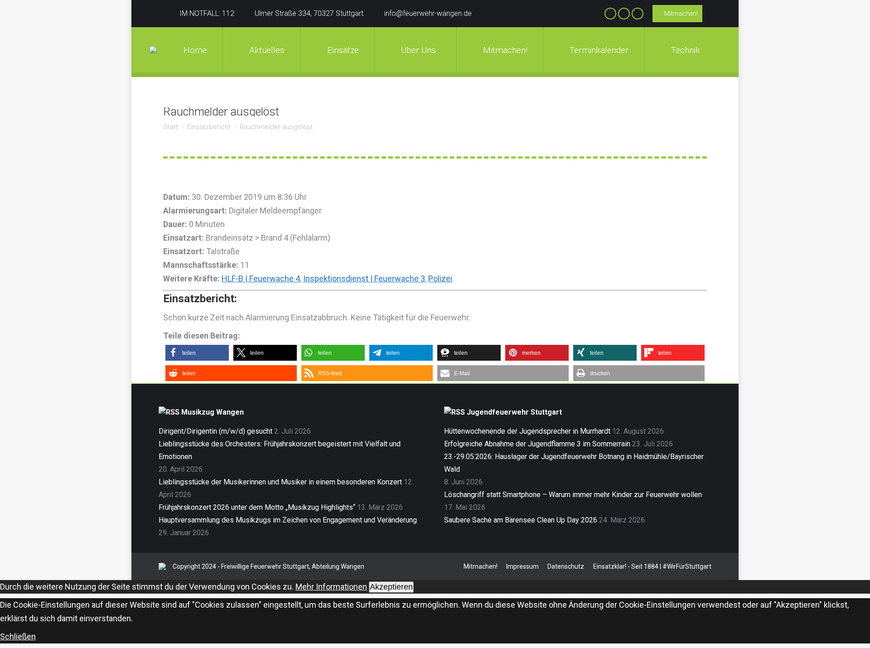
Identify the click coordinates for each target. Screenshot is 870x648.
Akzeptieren (391, 586)
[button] (197, 353)
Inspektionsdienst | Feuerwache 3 (364, 278)
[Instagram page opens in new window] (624, 13)
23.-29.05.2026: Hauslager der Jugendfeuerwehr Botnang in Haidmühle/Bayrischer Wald (574, 463)
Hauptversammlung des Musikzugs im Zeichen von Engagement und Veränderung (288, 520)
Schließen (18, 636)
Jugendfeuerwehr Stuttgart (514, 412)
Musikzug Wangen (212, 412)
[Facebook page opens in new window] (610, 13)
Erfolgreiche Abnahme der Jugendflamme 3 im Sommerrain (537, 444)
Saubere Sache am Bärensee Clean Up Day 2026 (520, 520)
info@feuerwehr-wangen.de (428, 13)
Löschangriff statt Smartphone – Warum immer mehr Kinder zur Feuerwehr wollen (573, 494)
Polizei (440, 278)
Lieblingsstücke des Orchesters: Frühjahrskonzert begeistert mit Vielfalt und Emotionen (280, 450)
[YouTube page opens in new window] (637, 13)
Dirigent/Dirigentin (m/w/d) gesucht (215, 431)
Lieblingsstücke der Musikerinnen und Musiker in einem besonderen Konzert (280, 482)
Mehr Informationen (331, 586)
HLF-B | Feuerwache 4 (261, 278)
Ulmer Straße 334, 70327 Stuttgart (309, 13)
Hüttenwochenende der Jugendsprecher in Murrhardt (527, 431)
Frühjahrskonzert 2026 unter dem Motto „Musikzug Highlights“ (257, 507)
